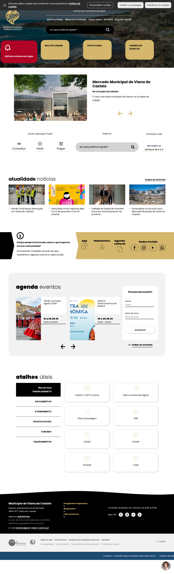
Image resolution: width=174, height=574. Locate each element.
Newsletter (70, 508)
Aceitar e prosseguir (130, 5)
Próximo (138, 114)
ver (140, 344)
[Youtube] (153, 247)
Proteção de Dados (110, 544)
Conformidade (62, 544)
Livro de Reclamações (17, 542)
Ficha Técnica (61, 540)
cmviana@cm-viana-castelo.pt (32, 528)
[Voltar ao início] (12, 17)
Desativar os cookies (158, 5)
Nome (128, 301)
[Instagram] (143, 247)
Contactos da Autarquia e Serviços (84, 540)
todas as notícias (155, 179)
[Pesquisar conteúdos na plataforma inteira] (108, 30)
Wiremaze (160, 541)
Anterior (114, 114)
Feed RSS (106, 540)
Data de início (132, 313)
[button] (62, 346)
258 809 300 (23, 516)
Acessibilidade (32, 542)
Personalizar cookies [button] (100, 5)
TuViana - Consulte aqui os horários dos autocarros (116, 555)
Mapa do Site (46, 540)
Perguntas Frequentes (76, 503)
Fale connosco (71, 514)
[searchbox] (80, 30)
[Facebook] (134, 247)
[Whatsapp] (162, 247)
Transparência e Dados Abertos (85, 544)
